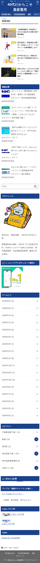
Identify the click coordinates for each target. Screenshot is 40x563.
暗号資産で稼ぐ (6, 14)
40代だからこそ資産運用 (20, 7)
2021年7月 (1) (8, 394)
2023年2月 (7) (8, 308)
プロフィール (20, 556)
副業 (29, 14)
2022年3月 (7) (8, 344)
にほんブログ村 (17, 514)
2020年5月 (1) (8, 416)
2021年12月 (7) (8, 365)
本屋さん (8, 468)
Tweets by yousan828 (11, 538)
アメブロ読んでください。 (13, 494)
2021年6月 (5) (8, 401)
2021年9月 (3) (8, 387)
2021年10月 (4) (8, 380)
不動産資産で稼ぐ (11, 432)
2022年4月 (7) (8, 337)
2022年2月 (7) (8, 351)
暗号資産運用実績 (19, 14)
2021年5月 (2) (8, 408)
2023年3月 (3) (8, 301)
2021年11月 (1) (8, 373)
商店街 (6, 446)
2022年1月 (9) (8, 358)
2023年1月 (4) (8, 315)
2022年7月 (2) (8, 322)
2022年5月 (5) (8, 330)
